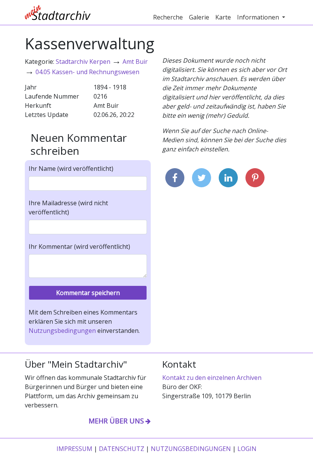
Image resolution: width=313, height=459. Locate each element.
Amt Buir (135, 61)
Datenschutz (121, 448)
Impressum (74, 448)
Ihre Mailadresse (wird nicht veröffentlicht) (68, 207)
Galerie (199, 17)
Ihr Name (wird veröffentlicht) (71, 168)
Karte (223, 17)
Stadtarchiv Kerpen (83, 61)
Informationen (259, 17)
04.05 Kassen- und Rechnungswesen (87, 72)
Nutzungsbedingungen (62, 330)
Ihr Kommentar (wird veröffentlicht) (79, 246)
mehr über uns (116, 420)
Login (247, 448)
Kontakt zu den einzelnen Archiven (211, 377)
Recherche (168, 17)
